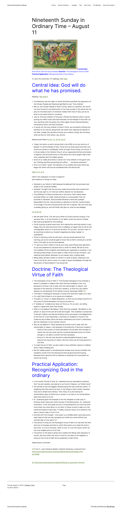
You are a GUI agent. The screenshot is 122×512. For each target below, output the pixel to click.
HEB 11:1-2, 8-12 (38, 172)
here (65, 79)
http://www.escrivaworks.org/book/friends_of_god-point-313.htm (59, 462)
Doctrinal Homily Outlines (17, 5)
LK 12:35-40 (36, 212)
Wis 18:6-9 (44, 97)
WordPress (110, 506)
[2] (56, 420)
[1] (85, 291)
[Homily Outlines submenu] (69, 5)
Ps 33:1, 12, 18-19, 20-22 (56, 139)
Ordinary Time (29, 485)
